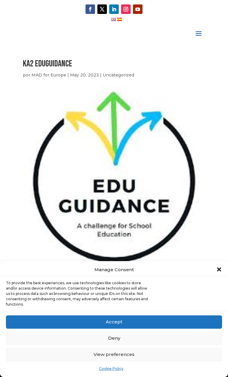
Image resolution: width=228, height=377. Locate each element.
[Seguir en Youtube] (137, 9)
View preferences (114, 354)
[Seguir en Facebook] (90, 9)
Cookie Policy (111, 368)
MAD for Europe (48, 75)
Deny (114, 338)
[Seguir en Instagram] (126, 9)
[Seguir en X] (102, 9)
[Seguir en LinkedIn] (114, 9)
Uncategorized (118, 75)
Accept (114, 322)
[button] (219, 269)
